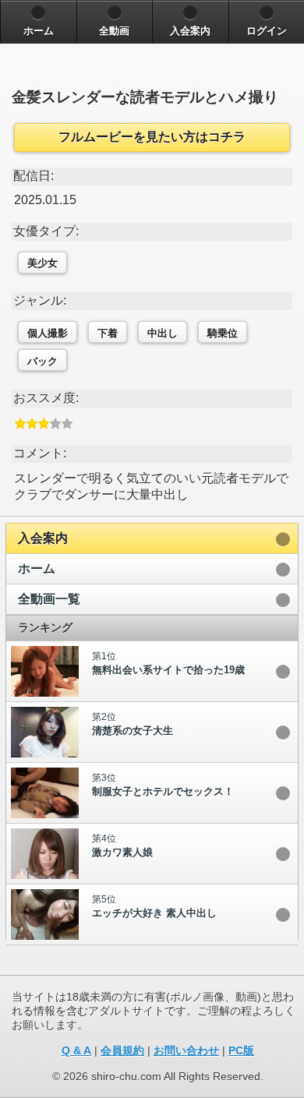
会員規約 (122, 1050)
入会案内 (43, 538)
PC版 (241, 1050)
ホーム (36, 568)
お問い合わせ (186, 1050)
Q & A (76, 1050)
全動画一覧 (49, 598)
